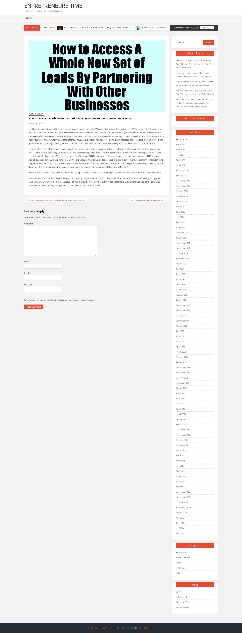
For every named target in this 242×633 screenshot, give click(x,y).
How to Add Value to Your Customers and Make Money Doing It (58, 200)
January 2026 (182, 175)
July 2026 (180, 144)
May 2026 (180, 155)
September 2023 (183, 321)
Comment (29, 223)
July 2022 (180, 393)
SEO (178, 573)
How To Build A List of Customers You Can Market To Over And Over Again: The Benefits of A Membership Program (194, 103)
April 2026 (180, 160)
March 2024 (181, 289)
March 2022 (181, 414)
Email (27, 273)
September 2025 (183, 196)
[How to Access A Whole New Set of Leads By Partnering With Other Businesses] (129, 27)
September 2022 (183, 383)
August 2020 (181, 512)
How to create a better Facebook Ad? (147, 200)
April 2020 (180, 533)
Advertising (181, 552)
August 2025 (181, 201)
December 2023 (183, 305)
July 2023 (180, 331)
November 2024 (183, 248)
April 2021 (180, 471)
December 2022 (183, 367)
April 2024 (180, 284)
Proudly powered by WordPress (101, 628)
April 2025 (180, 222)
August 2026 (181, 139)
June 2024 (180, 274)
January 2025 (182, 238)
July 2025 (180, 206)
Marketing (180, 568)
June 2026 (180, 149)
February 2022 (182, 419)
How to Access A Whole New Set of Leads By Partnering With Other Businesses (167, 27)
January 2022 (182, 424)
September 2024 (183, 258)
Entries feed (181, 597)
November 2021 (183, 435)
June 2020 (180, 523)
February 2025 (182, 232)
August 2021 (181, 450)
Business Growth (36, 114)
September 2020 (183, 507)
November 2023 (183, 310)
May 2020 (180, 528)
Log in (178, 592)
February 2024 (182, 295)
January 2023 (182, 362)
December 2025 (183, 181)
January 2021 (182, 486)
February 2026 (182, 170)
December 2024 (183, 243)
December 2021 (183, 429)
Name (27, 261)
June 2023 (180, 336)
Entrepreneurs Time (53, 5)
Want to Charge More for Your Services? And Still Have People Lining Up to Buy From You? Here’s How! (195, 64)
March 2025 (181, 227)
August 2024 (181, 263)
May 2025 (180, 217)
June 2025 (180, 212)
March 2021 (181, 476)
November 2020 (183, 497)
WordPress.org (182, 607)
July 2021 (180, 455)
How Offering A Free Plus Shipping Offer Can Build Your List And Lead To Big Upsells (195, 92)
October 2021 (182, 440)
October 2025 (182, 191)
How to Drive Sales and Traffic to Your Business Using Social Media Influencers (88, 27)
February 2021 (182, 481)
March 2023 (181, 352)
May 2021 (180, 466)
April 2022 (180, 409)
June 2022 (180, 398)
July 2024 (180, 269)
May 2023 (180, 341)
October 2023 (182, 315)
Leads (178, 562)
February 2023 (182, 357)
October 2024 (182, 253)
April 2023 (180, 346)
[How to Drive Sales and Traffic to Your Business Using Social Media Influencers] (51, 27)
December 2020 (183, 492)
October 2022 (182, 378)
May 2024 (180, 279)
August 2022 (181, 388)
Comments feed (183, 602)
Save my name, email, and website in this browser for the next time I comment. (59, 300)
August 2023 (181, 326)
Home (29, 18)
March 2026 (181, 165)
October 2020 (182, 502)
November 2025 (183, 186)
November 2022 (183, 372)
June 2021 (180, 461)
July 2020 (180, 518)
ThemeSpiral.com (146, 628)
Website (28, 284)
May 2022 (180, 403)
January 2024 (182, 300)
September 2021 (183, 445)
